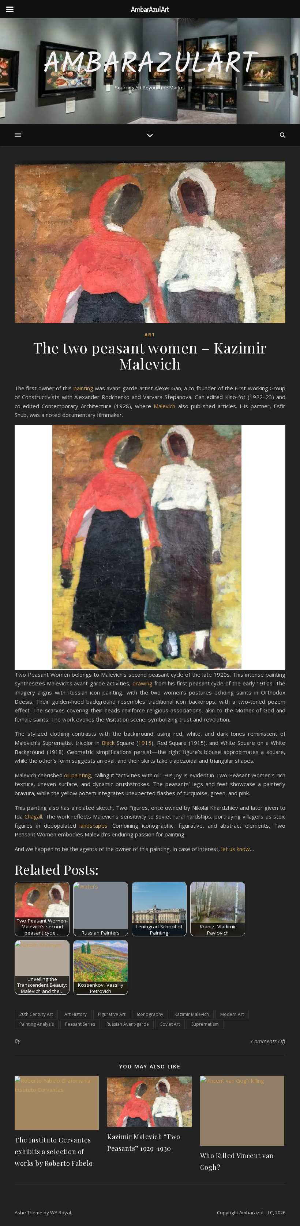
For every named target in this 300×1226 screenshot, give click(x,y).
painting (83, 388)
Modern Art (232, 1014)
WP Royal (60, 1212)
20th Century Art (36, 1014)
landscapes (93, 825)
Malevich (164, 406)
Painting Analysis (36, 1024)
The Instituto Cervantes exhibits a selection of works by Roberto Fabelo (54, 1152)
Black (108, 742)
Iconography (150, 1014)
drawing (142, 683)
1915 (144, 742)
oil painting (77, 775)
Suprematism (205, 1024)
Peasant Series (80, 1024)
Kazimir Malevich (192, 1014)
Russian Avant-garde (127, 1024)
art (150, 335)
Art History (75, 1014)
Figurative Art (111, 1014)
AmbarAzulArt (150, 65)
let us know (235, 848)
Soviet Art (170, 1024)
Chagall (33, 816)
